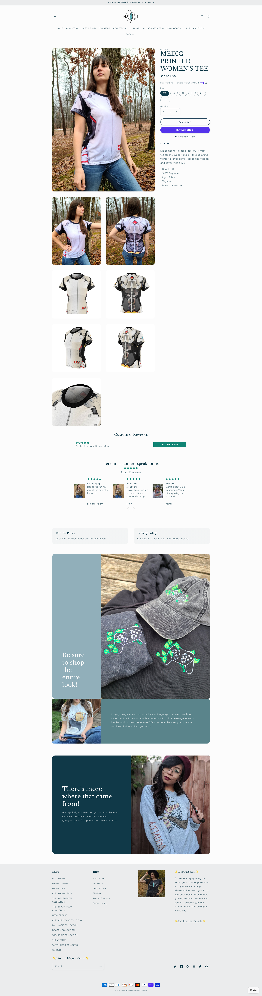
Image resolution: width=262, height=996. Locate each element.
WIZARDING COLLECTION (65, 935)
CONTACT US (99, 888)
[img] (131, 468)
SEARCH (97, 893)
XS (164, 93)
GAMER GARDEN (60, 883)
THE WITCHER (59, 940)
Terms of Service (101, 898)
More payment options (185, 137)
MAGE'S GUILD (100, 878)
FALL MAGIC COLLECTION (65, 925)
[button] (55, 16)
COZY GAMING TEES (62, 893)
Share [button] (166, 143)
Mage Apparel (126, 990)
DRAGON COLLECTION (63, 930)
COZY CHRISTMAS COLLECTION (68, 920)
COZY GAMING (59, 878)
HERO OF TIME (59, 915)
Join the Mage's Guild (189, 920)
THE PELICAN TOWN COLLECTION (62, 908)
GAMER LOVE (58, 888)
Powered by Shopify (139, 990)
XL (201, 93)
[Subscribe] (100, 966)
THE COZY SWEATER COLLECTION (62, 900)
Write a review (170, 444)
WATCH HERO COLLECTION (66, 945)
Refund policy (100, 903)
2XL (165, 99)
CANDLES (57, 950)
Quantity (164, 106)
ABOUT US (98, 883)
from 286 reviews (131, 472)
